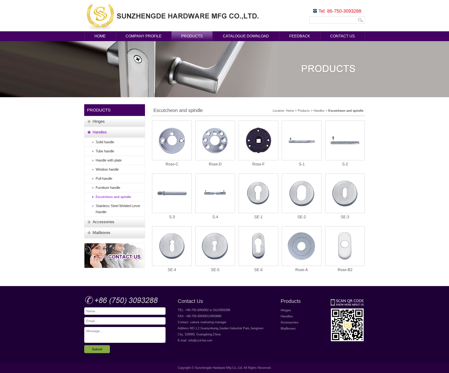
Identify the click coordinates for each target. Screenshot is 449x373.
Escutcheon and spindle (113, 197)
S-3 (172, 217)
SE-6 (258, 270)
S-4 (215, 217)
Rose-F (258, 164)
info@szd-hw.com (200, 340)
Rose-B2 (345, 270)
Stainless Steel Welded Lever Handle (118, 209)
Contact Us (342, 36)
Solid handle (105, 142)
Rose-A (301, 270)
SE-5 (215, 270)
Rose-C (172, 164)
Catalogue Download (246, 36)
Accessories (289, 322)
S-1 (302, 164)
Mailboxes (288, 328)
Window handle (107, 169)
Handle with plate (109, 160)
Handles (319, 110)
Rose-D (215, 164)
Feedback (299, 36)
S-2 (345, 164)
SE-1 (258, 217)
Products (192, 36)
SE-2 (301, 217)
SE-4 (172, 270)
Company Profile (144, 36)
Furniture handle (108, 188)
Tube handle (105, 151)
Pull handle (104, 178)
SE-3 (345, 217)
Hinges (286, 310)
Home (100, 36)
